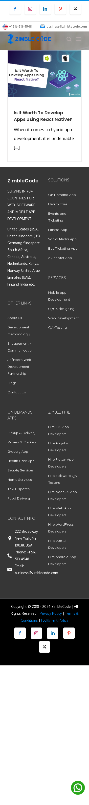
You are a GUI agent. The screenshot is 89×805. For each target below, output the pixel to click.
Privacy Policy (51, 613)
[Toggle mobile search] (69, 39)
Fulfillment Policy (54, 620)
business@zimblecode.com (66, 26)
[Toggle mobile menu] (79, 39)
